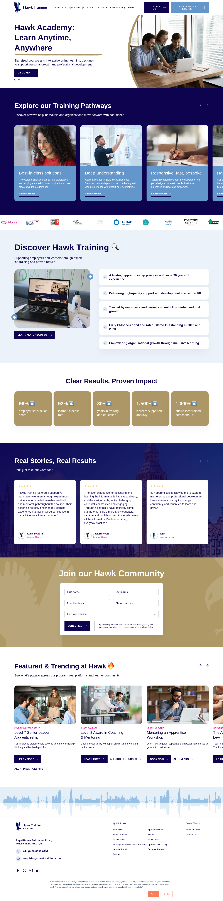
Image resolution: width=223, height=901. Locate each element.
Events (131, 7)
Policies (116, 854)
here (99, 887)
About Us (59, 7)
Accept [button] (154, 894)
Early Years (153, 839)
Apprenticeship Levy (157, 844)
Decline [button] (167, 894)
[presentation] (201, 105)
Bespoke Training (156, 849)
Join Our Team (193, 829)
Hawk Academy (117, 7)
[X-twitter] (24, 870)
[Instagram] (31, 870)
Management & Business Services (129, 844)
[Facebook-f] (18, 870)
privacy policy (147, 627)
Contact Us (191, 834)
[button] (15, 79)
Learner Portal (120, 849)
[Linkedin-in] (38, 870)
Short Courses (97, 7)
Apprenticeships (77, 7)
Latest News (119, 839)
